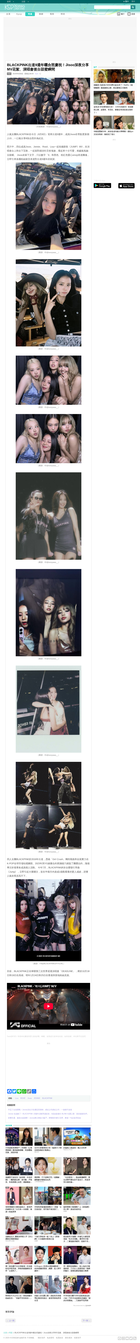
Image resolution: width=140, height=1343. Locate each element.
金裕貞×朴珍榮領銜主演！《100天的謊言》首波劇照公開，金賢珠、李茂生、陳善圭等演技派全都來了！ (113, 110)
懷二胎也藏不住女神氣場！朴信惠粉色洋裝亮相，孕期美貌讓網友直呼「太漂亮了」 (18, 1268)
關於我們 (41, 1338)
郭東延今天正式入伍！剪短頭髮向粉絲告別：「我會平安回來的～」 (18, 1297)
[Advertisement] (49, 1065)
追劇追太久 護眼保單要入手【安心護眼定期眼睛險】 (19, 1238)
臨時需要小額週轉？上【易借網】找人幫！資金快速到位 (76, 1208)
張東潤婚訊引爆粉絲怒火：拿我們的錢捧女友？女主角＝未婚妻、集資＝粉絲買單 (18, 1209)
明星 (9, 74)
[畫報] (63, 14)
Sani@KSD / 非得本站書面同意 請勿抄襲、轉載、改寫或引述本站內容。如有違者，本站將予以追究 (46, 1036)
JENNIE (37, 1098)
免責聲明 (50, 1338)
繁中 (127, 1)
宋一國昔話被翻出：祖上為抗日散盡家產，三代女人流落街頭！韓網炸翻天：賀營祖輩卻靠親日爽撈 (76, 1268)
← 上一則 (10, 1321)
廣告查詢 (68, 1338)
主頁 (5, 1333)
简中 (133, 1)
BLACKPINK (47, 1098)
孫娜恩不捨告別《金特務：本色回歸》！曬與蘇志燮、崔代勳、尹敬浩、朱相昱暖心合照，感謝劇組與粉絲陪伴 (18, 1179)
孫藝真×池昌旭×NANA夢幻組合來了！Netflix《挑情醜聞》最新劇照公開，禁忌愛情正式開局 (113, 86)
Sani (36, 74)
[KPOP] (19, 14)
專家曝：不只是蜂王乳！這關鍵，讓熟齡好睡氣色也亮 (47, 1178)
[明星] (30, 14)
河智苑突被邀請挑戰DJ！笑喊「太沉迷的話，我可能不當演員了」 (48, 1208)
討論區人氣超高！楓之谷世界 (75, 1148)
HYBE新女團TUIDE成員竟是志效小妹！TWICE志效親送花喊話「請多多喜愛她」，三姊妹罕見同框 (77, 1298)
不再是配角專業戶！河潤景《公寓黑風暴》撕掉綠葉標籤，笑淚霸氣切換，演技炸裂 (18, 1150)
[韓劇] (41, 14)
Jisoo (29, 1098)
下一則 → (86, 1321)
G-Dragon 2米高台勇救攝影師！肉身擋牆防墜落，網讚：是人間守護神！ (47, 1268)
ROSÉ (22, 1098)
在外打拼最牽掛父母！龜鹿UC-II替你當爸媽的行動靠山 (48, 1149)
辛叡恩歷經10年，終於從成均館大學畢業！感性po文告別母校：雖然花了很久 (113, 132)
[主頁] (8, 14)
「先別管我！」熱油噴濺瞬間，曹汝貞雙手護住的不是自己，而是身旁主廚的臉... (76, 1179)
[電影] (52, 14)
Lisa (16, 1098)
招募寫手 (77, 1338)
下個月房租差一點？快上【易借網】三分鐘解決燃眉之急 (46, 1238)
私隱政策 (59, 1338)
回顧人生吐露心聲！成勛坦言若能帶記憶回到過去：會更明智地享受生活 (47, 1298)
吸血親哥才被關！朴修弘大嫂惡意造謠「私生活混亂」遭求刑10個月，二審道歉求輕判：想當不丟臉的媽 (76, 1239)
